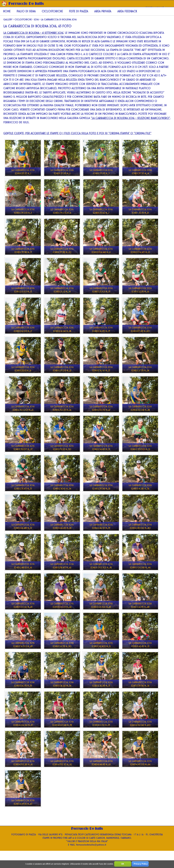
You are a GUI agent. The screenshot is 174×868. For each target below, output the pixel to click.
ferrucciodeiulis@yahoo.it (91, 844)
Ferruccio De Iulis (26, 3)
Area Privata (102, 11)
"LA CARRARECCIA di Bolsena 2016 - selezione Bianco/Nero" (130, 117)
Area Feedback (127, 11)
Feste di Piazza (78, 11)
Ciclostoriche (52, 11)
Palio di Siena (26, 11)
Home (7, 11)
